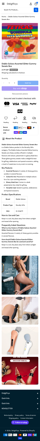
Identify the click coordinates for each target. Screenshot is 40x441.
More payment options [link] (20, 94)
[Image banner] (20, 275)
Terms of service (31, 415)
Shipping (5, 73)
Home (4, 17)
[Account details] (30, 3)
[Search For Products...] (36, 10)
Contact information (26, 418)
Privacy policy (19, 415)
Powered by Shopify (27, 431)
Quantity (5, 78)
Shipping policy (14, 418)
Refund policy (8, 415)
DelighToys (15, 431)
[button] (3, 4)
